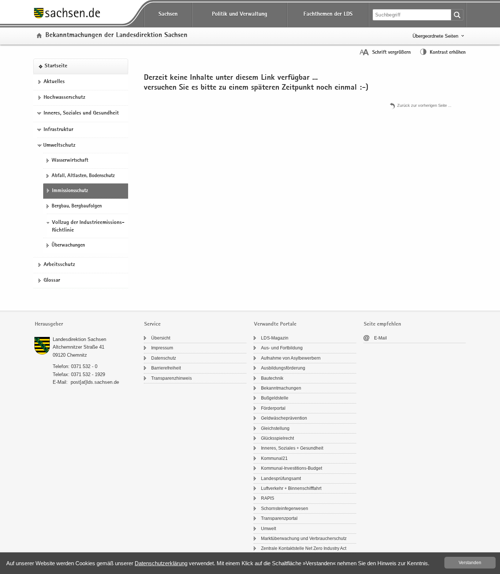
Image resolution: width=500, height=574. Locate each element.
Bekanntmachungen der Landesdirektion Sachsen (116, 35)
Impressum (162, 347)
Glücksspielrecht (277, 438)
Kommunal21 (274, 458)
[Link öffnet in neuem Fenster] (67, 17)
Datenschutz (163, 358)
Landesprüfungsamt (281, 478)
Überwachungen (68, 245)
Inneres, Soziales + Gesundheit (292, 448)
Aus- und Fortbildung (282, 347)
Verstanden (470, 562)
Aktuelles (54, 82)
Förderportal (273, 408)
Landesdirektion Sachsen (79, 339)
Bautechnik (272, 378)
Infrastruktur (58, 130)
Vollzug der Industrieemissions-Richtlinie (88, 226)
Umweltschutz (59, 146)
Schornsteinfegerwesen (284, 508)
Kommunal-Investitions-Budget (291, 468)
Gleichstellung (275, 428)
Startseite (56, 66)
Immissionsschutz (70, 191)
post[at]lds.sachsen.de (95, 382)
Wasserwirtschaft (70, 160)
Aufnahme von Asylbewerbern (291, 358)
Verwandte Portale (275, 324)
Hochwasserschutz (64, 97)
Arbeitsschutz (59, 264)
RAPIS (267, 498)
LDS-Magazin (274, 338)
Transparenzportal (279, 518)
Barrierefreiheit (166, 368)
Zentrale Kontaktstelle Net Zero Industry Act (303, 548)
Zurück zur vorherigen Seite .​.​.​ (424, 105)
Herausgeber (49, 324)
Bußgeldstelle (274, 398)
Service (152, 324)
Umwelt (268, 528)
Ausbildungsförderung (283, 368)
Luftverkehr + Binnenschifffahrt (291, 488)
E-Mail (380, 338)
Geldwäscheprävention (284, 418)
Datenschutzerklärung (161, 563)
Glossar (52, 280)
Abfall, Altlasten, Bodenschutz (83, 176)
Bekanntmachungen (281, 388)
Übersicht (160, 338)
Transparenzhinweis (171, 378)
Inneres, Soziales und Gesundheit (81, 113)
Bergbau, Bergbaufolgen (77, 206)
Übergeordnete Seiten (435, 36)
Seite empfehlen (382, 324)
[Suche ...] (457, 14)
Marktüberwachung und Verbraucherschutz (304, 538)
